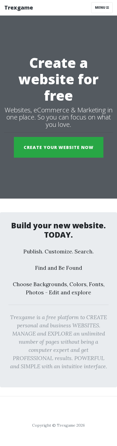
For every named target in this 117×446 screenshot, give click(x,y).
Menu (100, 7)
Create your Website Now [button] (59, 147)
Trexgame (18, 7)
